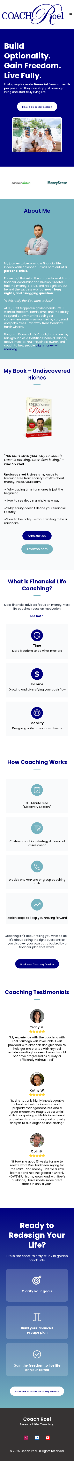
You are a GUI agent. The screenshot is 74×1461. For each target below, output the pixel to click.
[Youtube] (47, 1437)
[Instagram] (26, 1437)
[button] (70, 14)
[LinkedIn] (37, 1437)
